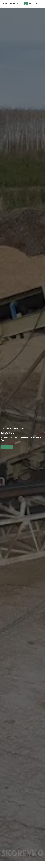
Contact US (6, 447)
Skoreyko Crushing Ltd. (10, 4)
